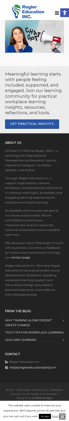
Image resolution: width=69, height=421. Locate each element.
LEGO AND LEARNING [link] (20, 339)
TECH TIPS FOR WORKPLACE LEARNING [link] (34, 332)
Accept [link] (45, 416)
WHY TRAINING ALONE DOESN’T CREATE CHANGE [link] (28, 323)
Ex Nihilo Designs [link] (42, 397)
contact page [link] (20, 257)
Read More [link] (59, 416)
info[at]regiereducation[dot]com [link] (32, 367)
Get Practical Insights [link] (32, 123)
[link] (64, 12)
